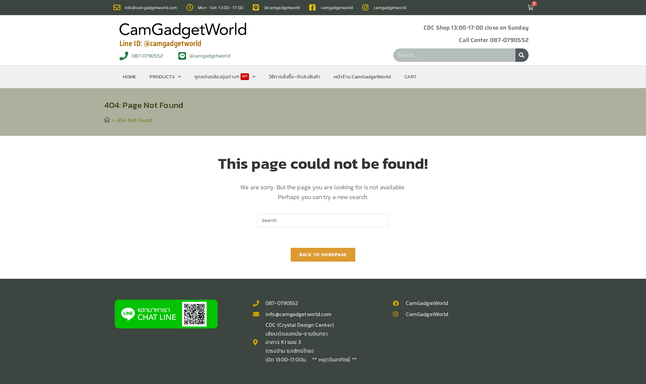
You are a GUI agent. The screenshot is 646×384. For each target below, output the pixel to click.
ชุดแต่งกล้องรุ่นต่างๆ (221, 76)
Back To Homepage (323, 255)
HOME (129, 76)
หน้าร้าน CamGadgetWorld (362, 76)
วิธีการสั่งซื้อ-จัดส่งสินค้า (294, 76)
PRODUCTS (162, 76)
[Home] (107, 120)
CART (410, 76)
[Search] (522, 55)
